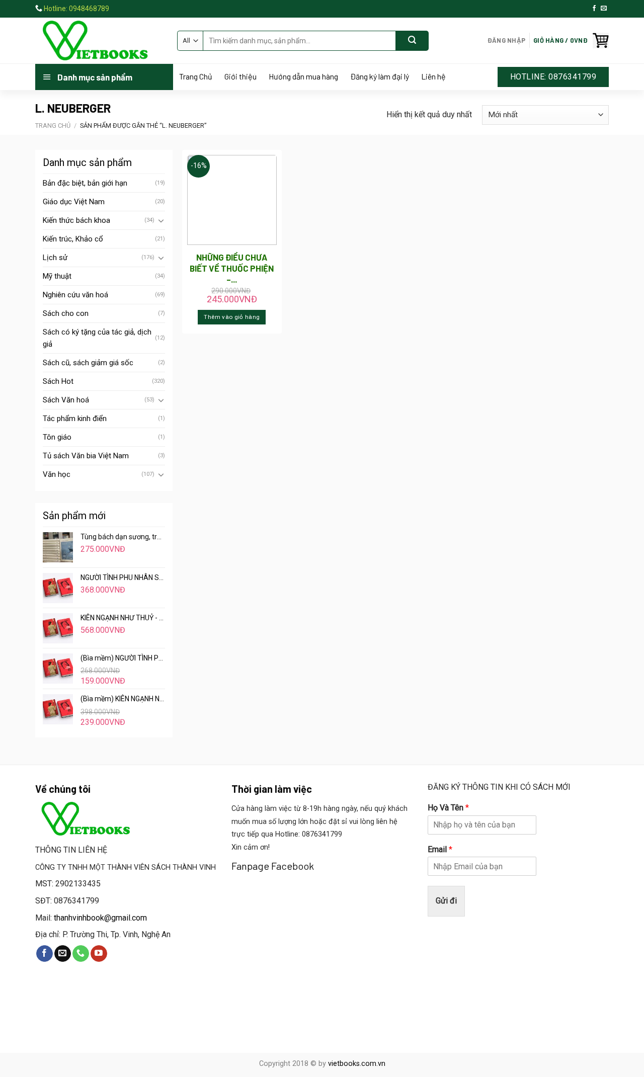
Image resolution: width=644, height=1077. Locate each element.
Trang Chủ (195, 76)
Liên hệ (433, 76)
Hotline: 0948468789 (76, 9)
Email (440, 849)
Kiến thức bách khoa (76, 220)
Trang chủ (52, 125)
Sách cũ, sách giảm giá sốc (88, 362)
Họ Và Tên (448, 807)
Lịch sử (55, 257)
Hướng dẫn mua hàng (303, 76)
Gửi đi (446, 900)
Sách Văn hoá (66, 399)
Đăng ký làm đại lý (379, 76)
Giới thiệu (240, 76)
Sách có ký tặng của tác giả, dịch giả (97, 338)
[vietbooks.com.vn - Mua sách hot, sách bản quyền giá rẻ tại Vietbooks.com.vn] (98, 41)
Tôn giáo (57, 437)
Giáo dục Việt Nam (74, 201)
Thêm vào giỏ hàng (232, 316)
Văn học (56, 474)
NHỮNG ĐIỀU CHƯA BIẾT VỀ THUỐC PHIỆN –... (232, 268)
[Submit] (412, 41)
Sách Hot (58, 381)
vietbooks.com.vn (356, 1063)
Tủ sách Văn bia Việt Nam (86, 455)
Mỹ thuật (57, 276)
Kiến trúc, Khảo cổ (73, 238)
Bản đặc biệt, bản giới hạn (85, 183)
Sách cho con (66, 313)
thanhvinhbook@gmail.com (100, 918)
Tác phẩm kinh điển (75, 418)
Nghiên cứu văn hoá (75, 294)
